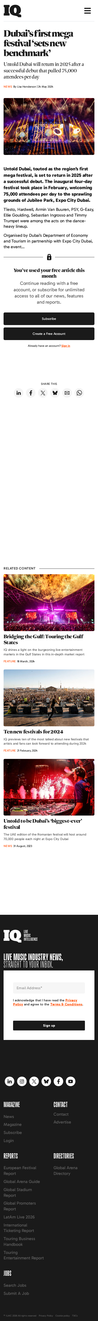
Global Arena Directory (66, 1170)
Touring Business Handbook (19, 1241)
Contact (61, 1114)
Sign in (65, 345)
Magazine (13, 1124)
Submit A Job (16, 1293)
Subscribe (49, 319)
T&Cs (75, 1315)
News (9, 1116)
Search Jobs (15, 1285)
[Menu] (87, 10)
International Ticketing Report (19, 1227)
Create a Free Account (49, 334)
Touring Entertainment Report (24, 1255)
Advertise (62, 1122)
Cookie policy (62, 1315)
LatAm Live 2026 (19, 1217)
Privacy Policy (46, 1315)
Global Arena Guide (22, 1181)
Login (9, 1140)
